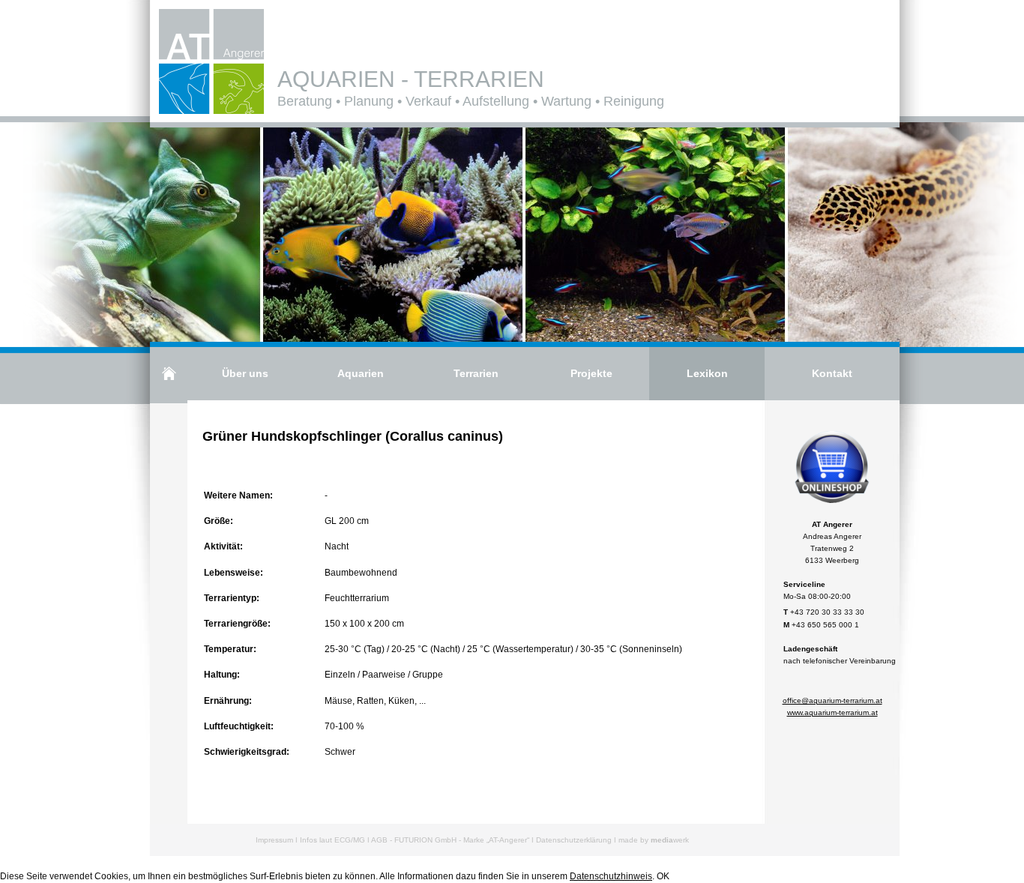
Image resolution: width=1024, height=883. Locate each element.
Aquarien (360, 373)
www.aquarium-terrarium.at (832, 712)
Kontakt (832, 373)
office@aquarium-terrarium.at (832, 700)
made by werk (653, 840)
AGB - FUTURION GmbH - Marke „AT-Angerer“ (450, 840)
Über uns (245, 373)
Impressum (274, 840)
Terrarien (476, 373)
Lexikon (707, 373)
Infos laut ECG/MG (332, 840)
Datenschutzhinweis (611, 876)
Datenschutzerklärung (574, 840)
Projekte (591, 373)
